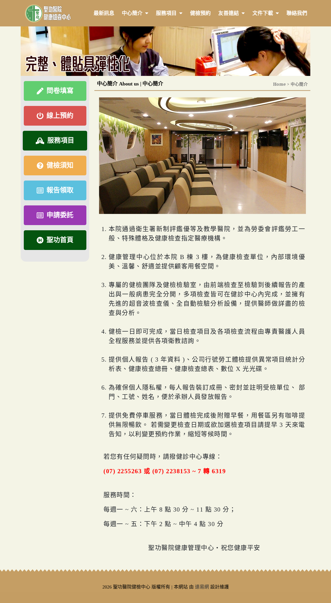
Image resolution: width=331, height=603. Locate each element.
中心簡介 (132, 13)
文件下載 (262, 13)
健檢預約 (200, 13)
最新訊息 (104, 13)
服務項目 (166, 13)
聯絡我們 (297, 13)
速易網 (202, 587)
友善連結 (228, 13)
